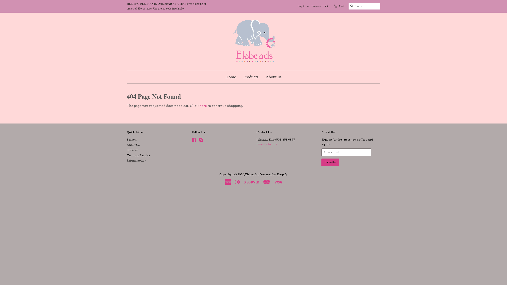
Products (250, 76)
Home (230, 76)
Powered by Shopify (273, 174)
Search (132, 139)
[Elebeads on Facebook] (194, 140)
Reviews (132, 150)
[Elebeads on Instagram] (201, 140)
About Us (133, 144)
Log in (301, 6)
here (203, 106)
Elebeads (251, 174)
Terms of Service (139, 155)
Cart (341, 6)
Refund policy (136, 160)
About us (274, 76)
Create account (320, 6)
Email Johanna (266, 144)
